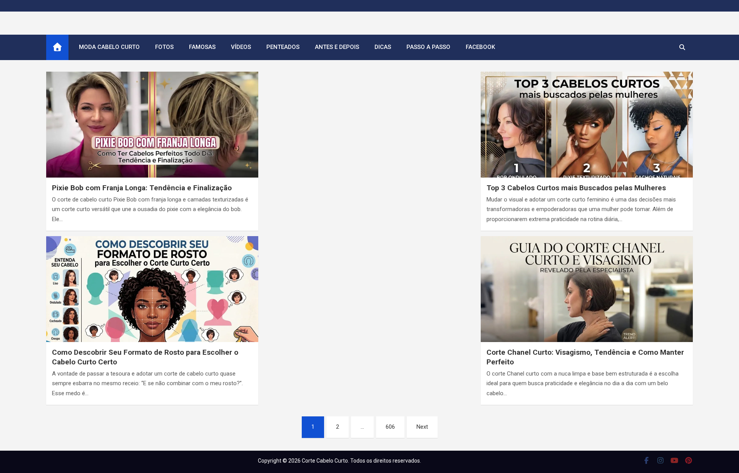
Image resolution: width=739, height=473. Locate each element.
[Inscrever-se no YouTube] (674, 460)
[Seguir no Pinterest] (688, 460)
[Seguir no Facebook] (646, 460)
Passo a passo (428, 47)
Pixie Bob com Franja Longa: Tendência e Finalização (142, 187)
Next (422, 426)
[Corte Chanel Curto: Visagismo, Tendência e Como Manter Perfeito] (587, 296)
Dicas (383, 47)
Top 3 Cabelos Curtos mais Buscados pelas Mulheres (576, 187)
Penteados (282, 47)
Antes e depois (337, 47)
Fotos (164, 47)
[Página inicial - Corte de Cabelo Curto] (57, 47)
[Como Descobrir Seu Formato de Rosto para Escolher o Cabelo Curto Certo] (152, 296)
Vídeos (241, 47)
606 (390, 426)
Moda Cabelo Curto (109, 47)
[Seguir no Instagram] (660, 460)
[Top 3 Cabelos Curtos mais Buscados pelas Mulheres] (587, 131)
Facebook (480, 47)
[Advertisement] (369, 120)
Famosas (202, 47)
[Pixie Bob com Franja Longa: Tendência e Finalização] (152, 131)
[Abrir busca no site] (682, 47)
